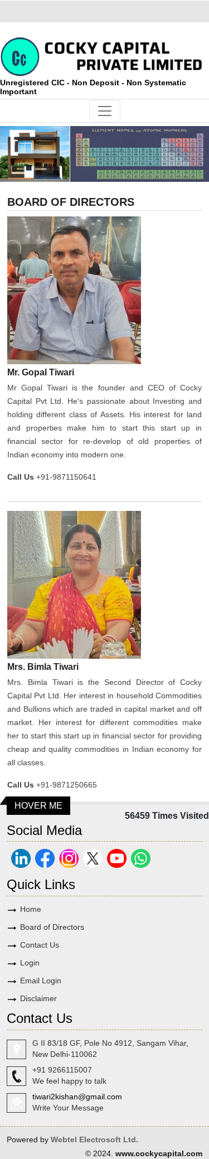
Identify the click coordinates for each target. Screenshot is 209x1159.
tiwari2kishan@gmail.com (77, 1096)
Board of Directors (52, 927)
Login (30, 962)
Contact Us (39, 944)
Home (30, 909)
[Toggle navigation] (104, 111)
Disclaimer (38, 998)
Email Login (40, 980)
